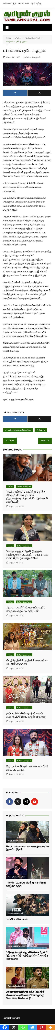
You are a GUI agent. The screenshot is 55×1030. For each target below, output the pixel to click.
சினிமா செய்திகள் (32, 57)
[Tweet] (39, 93)
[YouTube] (34, 801)
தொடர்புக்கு (36, 3)
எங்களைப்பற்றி (9, 3)
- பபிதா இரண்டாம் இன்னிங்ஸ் (19, 430)
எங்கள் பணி (23, 3)
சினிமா (10, 486)
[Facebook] (9, 801)
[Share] (15, 93)
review (41, 430)
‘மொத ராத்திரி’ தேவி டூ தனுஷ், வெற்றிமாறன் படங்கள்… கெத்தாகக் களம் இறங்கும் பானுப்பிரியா (27, 554)
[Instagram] (26, 801)
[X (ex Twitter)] (17, 801)
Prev (11, 440)
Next (43, 440)
